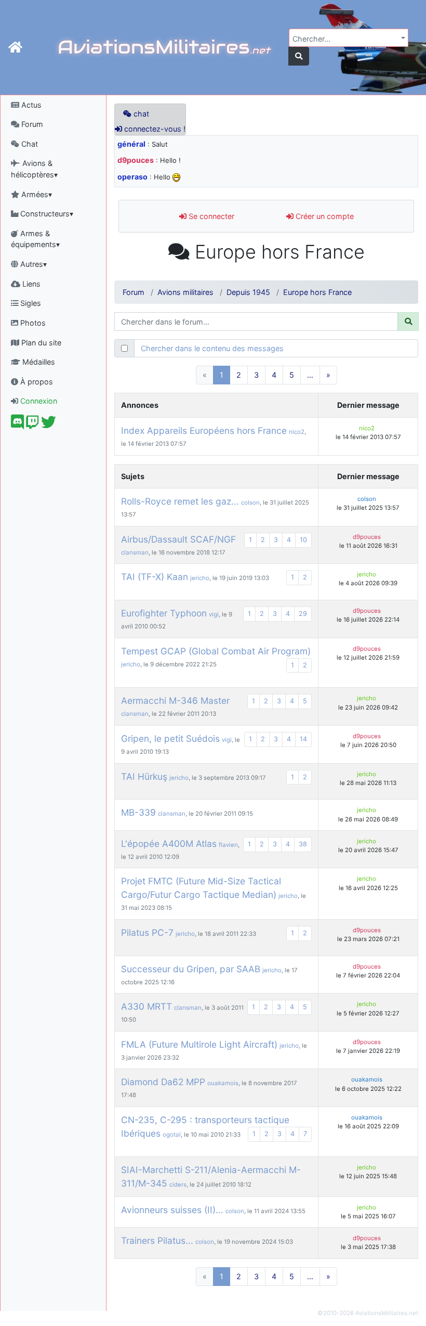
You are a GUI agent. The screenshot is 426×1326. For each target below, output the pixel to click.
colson (250, 502)
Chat (28, 143)
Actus (30, 104)
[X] (48, 424)
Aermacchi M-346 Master (175, 700)
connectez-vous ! (153, 128)
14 (303, 739)
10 (303, 540)
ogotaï (172, 1134)
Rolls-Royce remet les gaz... (180, 501)
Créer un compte (324, 216)
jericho (199, 578)
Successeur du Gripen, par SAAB (190, 968)
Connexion (37, 400)
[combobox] (348, 38)
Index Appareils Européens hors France (204, 430)
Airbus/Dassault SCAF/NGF (178, 539)
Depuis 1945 (248, 292)
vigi (214, 614)
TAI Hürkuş (144, 776)
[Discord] (17, 424)
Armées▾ (35, 194)
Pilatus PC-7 (147, 932)
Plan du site (40, 342)
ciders (178, 1184)
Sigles (29, 303)
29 (303, 613)
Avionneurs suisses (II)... (172, 1209)
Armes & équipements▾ (35, 239)
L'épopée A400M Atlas (169, 843)
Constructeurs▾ (45, 213)
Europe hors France (317, 292)
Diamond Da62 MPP (163, 1081)
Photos (32, 322)
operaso (132, 176)
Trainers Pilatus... (157, 1240)
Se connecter (210, 216)
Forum (31, 124)
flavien (228, 844)
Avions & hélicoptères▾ (34, 169)
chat (140, 113)
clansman (135, 552)
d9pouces (135, 160)
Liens (30, 283)
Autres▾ (32, 264)
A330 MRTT (146, 1006)
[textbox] (345, 39)
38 (303, 844)
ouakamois (222, 1083)
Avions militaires (185, 292)
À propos (35, 381)
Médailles (37, 361)
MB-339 (138, 812)
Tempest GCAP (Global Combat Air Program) (216, 651)
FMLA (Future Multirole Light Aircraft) (199, 1044)
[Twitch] (32, 424)
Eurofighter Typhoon (164, 613)
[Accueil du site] (15, 47)
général (131, 143)
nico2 (296, 431)
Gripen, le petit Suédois (170, 738)
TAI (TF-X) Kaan (154, 576)
